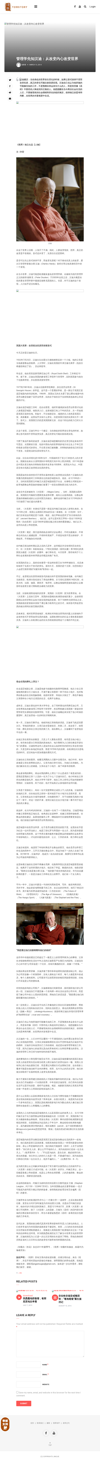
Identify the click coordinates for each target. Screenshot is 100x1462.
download (28, 1295)
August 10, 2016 (65, 1306)
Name (45, 1365)
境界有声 (56, 1423)
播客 (48, 1423)
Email (45, 1375)
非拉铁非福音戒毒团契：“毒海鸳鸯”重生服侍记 (70, 1298)
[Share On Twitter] (9, 79)
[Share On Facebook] (9, 86)
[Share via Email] (9, 98)
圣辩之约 (66, 1423)
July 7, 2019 (27, 1305)
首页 (32, 1423)
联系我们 (40, 1423)
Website (45, 1384)
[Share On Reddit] (9, 92)
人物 (20, 1273)
